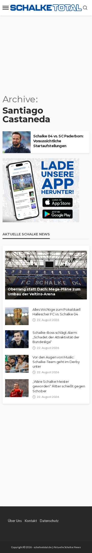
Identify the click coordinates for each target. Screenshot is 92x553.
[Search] (85, 8)
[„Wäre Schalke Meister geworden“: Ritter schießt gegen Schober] (17, 388)
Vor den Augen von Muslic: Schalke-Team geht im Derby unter (55, 361)
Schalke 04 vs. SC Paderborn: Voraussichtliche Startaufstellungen (58, 141)
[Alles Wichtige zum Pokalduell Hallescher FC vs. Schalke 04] (17, 316)
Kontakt (31, 521)
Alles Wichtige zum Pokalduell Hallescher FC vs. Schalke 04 (56, 311)
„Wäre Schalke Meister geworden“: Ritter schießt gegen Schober (58, 386)
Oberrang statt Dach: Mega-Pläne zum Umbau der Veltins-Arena (44, 292)
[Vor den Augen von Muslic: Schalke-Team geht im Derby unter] (17, 364)
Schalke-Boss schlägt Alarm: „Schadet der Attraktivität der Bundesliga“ (55, 337)
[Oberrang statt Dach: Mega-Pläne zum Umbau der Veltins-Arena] (46, 275)
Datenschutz (49, 521)
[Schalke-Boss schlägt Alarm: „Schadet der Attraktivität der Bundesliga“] (17, 339)
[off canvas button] (6, 7)
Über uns (15, 521)
